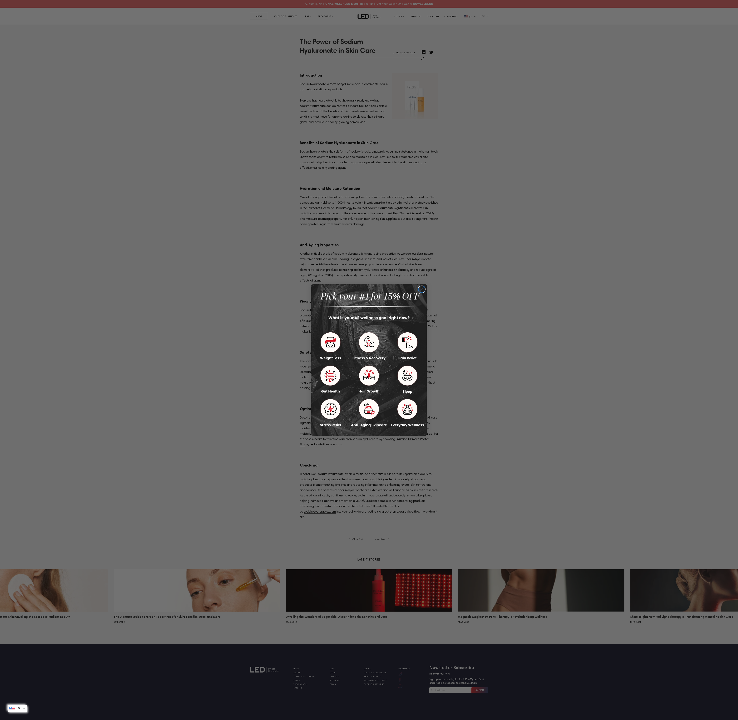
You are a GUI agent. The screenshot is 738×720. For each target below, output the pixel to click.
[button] (330, 346)
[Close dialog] (421, 289)
